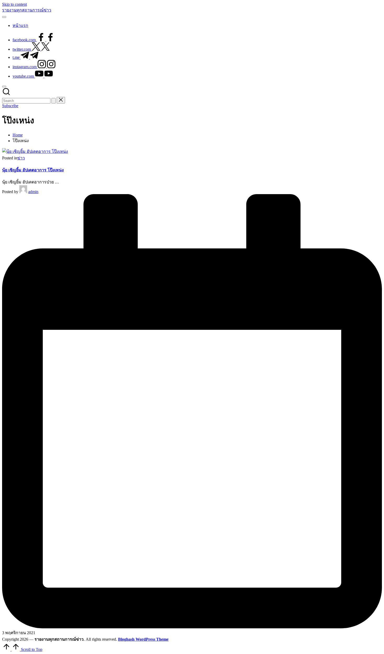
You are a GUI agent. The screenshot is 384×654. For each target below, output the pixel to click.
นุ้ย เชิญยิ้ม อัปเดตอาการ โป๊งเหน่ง (33, 170)
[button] (53, 100)
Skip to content (14, 4)
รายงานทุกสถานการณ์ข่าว (26, 10)
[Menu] (4, 17)
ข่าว (21, 158)
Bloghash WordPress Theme (143, 639)
